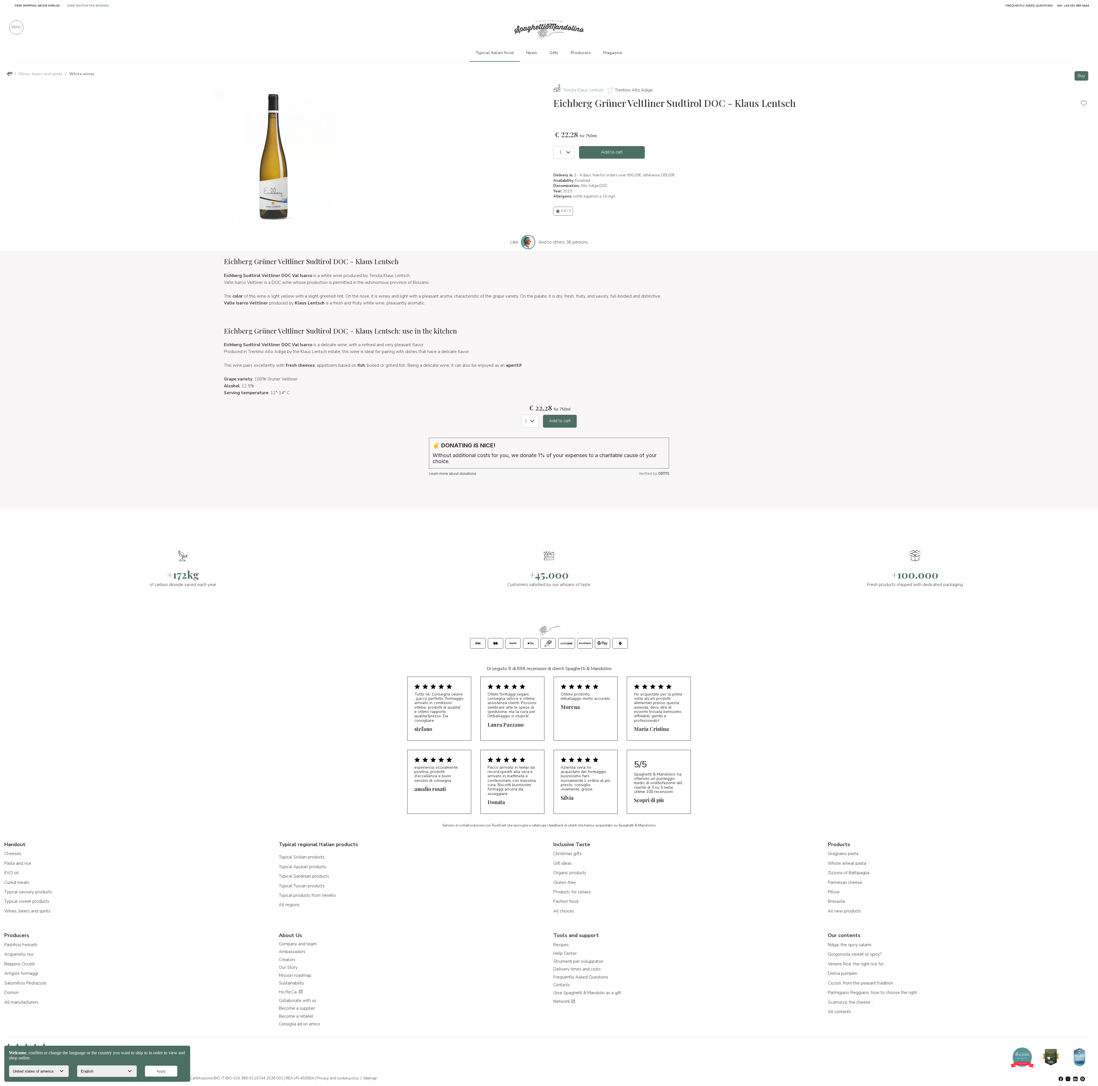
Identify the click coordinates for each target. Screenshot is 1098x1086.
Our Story (288, 967)
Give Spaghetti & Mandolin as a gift (587, 993)
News (531, 52)
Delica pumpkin (842, 973)
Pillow (834, 892)
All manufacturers (21, 1002)
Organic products (569, 873)
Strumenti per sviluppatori (578, 961)
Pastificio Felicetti (20, 945)
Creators (287, 960)
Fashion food (565, 901)
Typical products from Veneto (307, 895)
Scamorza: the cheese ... (851, 1002)
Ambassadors (292, 952)
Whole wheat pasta (847, 863)
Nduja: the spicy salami (849, 945)
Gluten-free (564, 882)
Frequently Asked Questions (580, 977)
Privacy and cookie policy (338, 1078)
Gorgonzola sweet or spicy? (855, 954)
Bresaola (836, 901)
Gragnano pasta (843, 853)
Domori (11, 992)
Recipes (561, 945)
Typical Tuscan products (302, 886)
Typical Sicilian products (302, 857)
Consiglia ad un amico (299, 1024)
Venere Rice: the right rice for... (857, 964)
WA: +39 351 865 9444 (1073, 6)
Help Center (565, 953)
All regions (289, 905)
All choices (563, 911)
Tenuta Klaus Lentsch (583, 90)
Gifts (554, 52)
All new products (844, 911)
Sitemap (370, 1078)
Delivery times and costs (577, 969)
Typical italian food (495, 52)
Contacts (561, 985)
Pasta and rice (17, 863)
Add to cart (612, 152)
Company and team (298, 944)
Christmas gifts (567, 853)
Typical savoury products (28, 892)
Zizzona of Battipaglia (848, 873)
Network (562, 1001)
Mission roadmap (295, 975)
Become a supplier (297, 1008)
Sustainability (291, 983)
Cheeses (12, 853)
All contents (839, 1012)
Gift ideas (562, 863)
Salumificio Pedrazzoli (25, 983)
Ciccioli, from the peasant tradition (860, 983)
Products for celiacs (572, 892)
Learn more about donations (452, 473)
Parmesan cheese (845, 882)
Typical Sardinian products (304, 876)
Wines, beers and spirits (27, 911)
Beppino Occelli (19, 964)
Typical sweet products (26, 901)
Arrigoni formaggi (21, 973)
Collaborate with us (297, 1000)
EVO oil (11, 873)
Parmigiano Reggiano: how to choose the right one (875, 992)
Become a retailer (296, 1016)
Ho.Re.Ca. (289, 992)
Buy (1081, 76)
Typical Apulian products (302, 867)
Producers (581, 52)
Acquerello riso (19, 954)
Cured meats (16, 882)
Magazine (612, 52)
